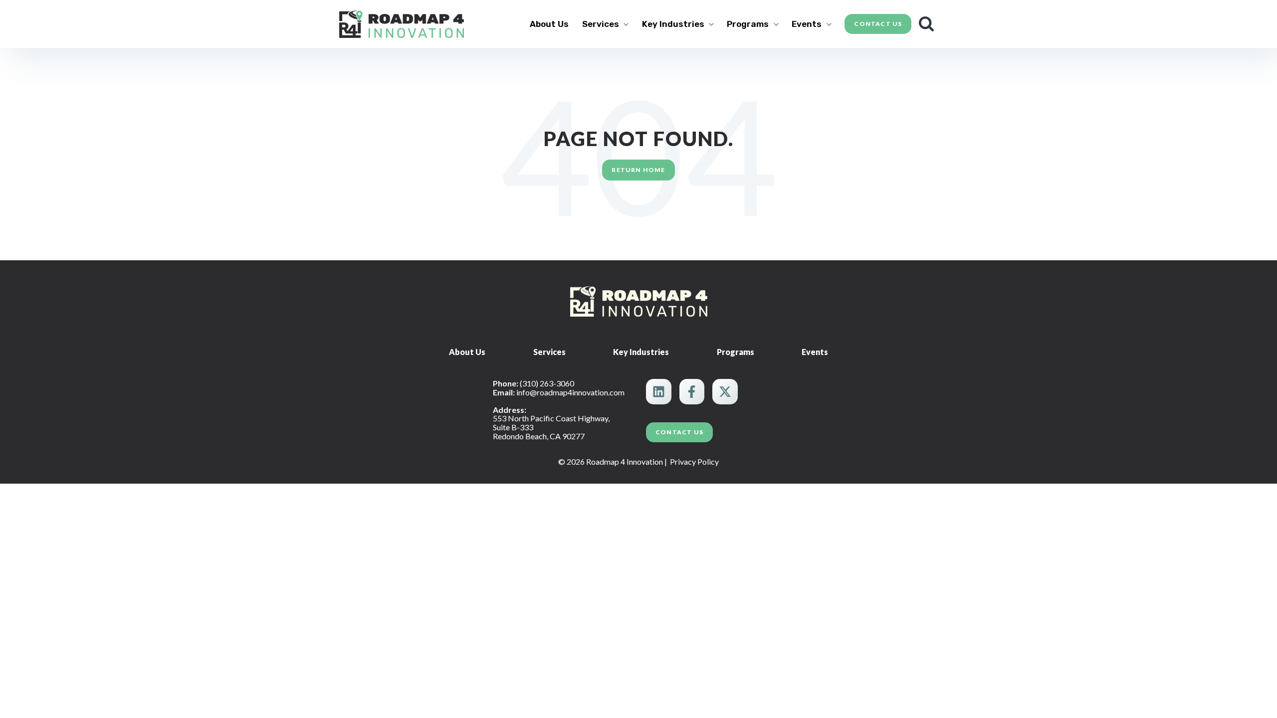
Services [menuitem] (549, 352)
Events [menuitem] (815, 352)
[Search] (926, 24)
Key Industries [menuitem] (641, 352)
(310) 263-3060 (547, 383)
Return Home (638, 170)
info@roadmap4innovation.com (570, 392)
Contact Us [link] (878, 23)
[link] (401, 22)
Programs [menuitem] (735, 352)
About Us (549, 24)
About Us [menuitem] (467, 352)
